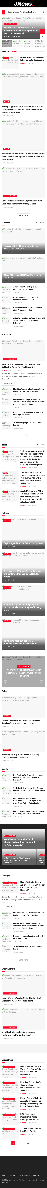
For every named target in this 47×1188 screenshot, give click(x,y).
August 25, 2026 (33, 63)
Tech (5, 451)
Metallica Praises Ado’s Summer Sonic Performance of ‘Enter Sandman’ (17, 860)
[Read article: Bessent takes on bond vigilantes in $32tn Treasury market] (6, 310)
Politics (7, 520)
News (42, 223)
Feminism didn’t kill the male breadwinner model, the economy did (21, 247)
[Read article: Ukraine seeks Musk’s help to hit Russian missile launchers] (6, 299)
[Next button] (42, 31)
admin (8, 36)
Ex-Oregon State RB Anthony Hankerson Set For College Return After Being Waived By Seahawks (27, 800)
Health (6, 58)
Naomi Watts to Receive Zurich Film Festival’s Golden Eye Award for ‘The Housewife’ (21, 30)
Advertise (13, 1175)
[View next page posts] (25, 436)
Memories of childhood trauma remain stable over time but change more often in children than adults (23, 156)
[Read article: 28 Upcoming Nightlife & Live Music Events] (6, 425)
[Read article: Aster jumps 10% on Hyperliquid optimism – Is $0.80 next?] (6, 289)
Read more (9, 383)
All (37, 223)
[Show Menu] (3, 3)
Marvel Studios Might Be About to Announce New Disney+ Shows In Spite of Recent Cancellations (28, 402)
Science (7, 716)
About (4, 1175)
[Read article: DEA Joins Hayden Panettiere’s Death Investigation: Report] (6, 414)
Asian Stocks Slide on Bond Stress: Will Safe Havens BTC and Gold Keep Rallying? (29, 320)
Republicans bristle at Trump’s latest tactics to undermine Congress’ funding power (22, 607)
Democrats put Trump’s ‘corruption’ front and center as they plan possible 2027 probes (23, 574)
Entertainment (10, 23)
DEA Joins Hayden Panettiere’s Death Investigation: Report (27, 12)
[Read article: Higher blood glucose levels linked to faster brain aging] (10, 62)
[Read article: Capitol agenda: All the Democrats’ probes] (23, 533)
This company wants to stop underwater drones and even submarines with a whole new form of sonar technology (32, 478)
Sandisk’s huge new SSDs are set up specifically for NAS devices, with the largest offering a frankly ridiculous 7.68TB (31, 496)
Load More (23, 215)
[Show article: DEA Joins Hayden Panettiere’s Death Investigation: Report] (40, 43)
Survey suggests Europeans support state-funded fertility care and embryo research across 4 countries (22, 109)
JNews (9, 1180)
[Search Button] (44, 3)
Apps (42, 445)
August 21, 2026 (10, 647)
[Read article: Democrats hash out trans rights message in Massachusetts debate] (23, 634)
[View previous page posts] (21, 436)
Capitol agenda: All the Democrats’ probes (23, 543)
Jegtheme (5, 1182)
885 (28, 1143)
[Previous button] (42, 36)
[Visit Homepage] (23, 4)
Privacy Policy (25, 1175)
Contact (36, 1175)
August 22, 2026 (10, 546)
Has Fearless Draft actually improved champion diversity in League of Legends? (28, 777)
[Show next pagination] (33, 1143)
